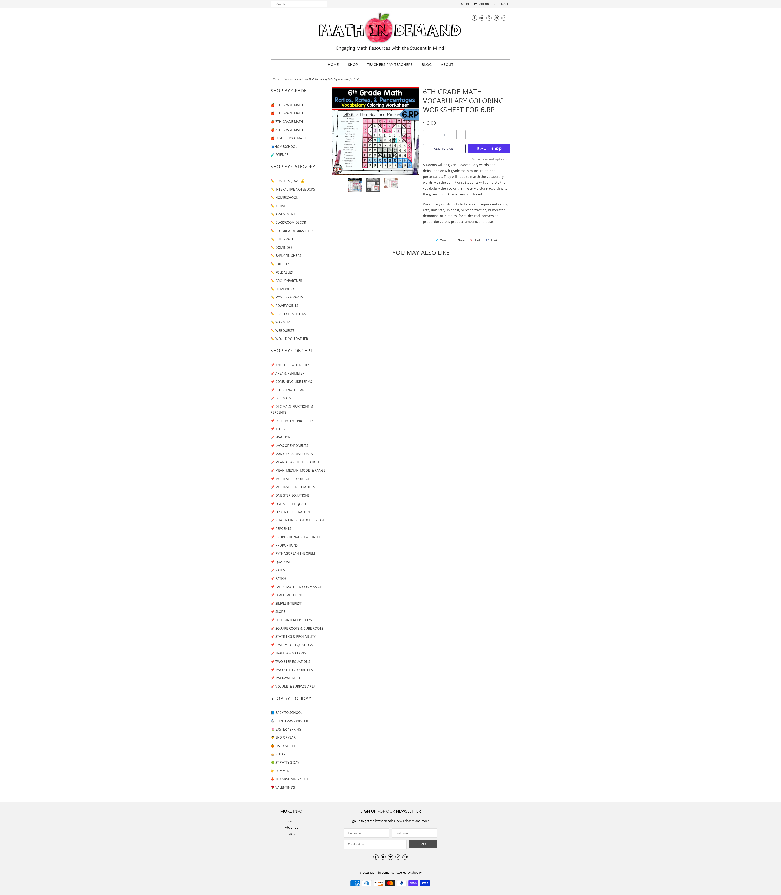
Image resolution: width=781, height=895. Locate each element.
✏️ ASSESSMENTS (284, 214)
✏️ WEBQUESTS (283, 330)
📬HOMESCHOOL (284, 146)
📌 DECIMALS (281, 398)
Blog (427, 64)
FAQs (291, 834)
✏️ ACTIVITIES (281, 206)
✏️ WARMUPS (281, 322)
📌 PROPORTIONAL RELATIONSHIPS (297, 537)
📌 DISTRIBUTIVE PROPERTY (292, 420)
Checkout (501, 4)
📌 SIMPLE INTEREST (286, 603)
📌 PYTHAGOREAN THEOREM (293, 553)
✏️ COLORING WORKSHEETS (292, 231)
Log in (464, 4)
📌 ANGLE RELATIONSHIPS (291, 365)
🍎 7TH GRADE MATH (287, 121)
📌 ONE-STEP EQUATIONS (290, 495)
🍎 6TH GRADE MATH (287, 113)
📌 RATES (278, 570)
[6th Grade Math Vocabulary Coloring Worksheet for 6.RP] (375, 131)
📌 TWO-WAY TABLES (287, 678)
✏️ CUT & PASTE (283, 239)
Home (333, 64)
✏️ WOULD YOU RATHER (289, 338)
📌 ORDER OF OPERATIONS (291, 512)
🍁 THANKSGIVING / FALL (290, 779)
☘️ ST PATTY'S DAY (285, 762)
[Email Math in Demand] (503, 17)
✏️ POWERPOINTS (284, 305)
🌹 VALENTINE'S (283, 787)
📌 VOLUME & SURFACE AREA (293, 686)
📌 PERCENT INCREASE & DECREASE (298, 520)
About (447, 64)
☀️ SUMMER (280, 771)
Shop (353, 64)
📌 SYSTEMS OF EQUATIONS (292, 645)
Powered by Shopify (408, 872)
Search (291, 821)
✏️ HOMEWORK (283, 289)
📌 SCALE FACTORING (287, 595)
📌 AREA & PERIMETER (287, 373)
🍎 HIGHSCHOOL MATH (288, 138)
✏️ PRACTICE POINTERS (288, 314)
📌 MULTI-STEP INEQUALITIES (293, 487)
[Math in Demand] (390, 33)
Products (288, 79)
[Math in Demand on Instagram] (496, 17)
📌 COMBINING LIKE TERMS (291, 381)
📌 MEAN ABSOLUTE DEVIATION (295, 462)
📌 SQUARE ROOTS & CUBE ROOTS (297, 628)
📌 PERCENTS (281, 528)
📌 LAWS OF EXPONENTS (289, 445)
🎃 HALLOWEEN (283, 746)
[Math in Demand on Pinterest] (489, 17)
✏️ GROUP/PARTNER (286, 280)
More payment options (489, 159)
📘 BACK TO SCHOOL (286, 712)
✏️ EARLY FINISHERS (286, 255)
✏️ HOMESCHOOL (284, 197)
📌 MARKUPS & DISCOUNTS (292, 454)
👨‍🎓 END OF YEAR (283, 737)
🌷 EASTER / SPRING (286, 729)
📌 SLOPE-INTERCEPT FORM (292, 620)
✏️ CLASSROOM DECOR (288, 222)
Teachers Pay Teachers (390, 64)
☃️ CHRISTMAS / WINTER (289, 721)
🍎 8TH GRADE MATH (287, 130)
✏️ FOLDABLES (282, 272)
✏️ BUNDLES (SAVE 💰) (288, 181)
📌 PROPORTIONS (284, 545)
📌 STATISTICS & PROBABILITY (293, 636)
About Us (291, 827)
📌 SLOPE (278, 611)
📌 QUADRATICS (283, 562)
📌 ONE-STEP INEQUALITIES (291, 504)
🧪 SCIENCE (279, 154)
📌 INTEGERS (280, 429)
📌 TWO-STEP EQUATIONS (290, 661)
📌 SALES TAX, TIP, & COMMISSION (297, 587)
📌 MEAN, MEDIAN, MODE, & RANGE (298, 470)
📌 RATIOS (278, 578)
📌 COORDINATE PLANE (289, 390)
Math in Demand (381, 872)
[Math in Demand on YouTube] (481, 17)
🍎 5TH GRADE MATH (287, 105)
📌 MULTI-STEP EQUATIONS (291, 479)
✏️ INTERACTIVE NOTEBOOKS (293, 189)
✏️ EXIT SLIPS (281, 264)
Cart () (483, 4)
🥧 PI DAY (278, 754)
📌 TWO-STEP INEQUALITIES (292, 670)
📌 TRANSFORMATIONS (288, 653)
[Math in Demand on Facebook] (474, 17)
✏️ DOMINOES (281, 247)
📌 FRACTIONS (281, 437)
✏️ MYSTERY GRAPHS (287, 297)
